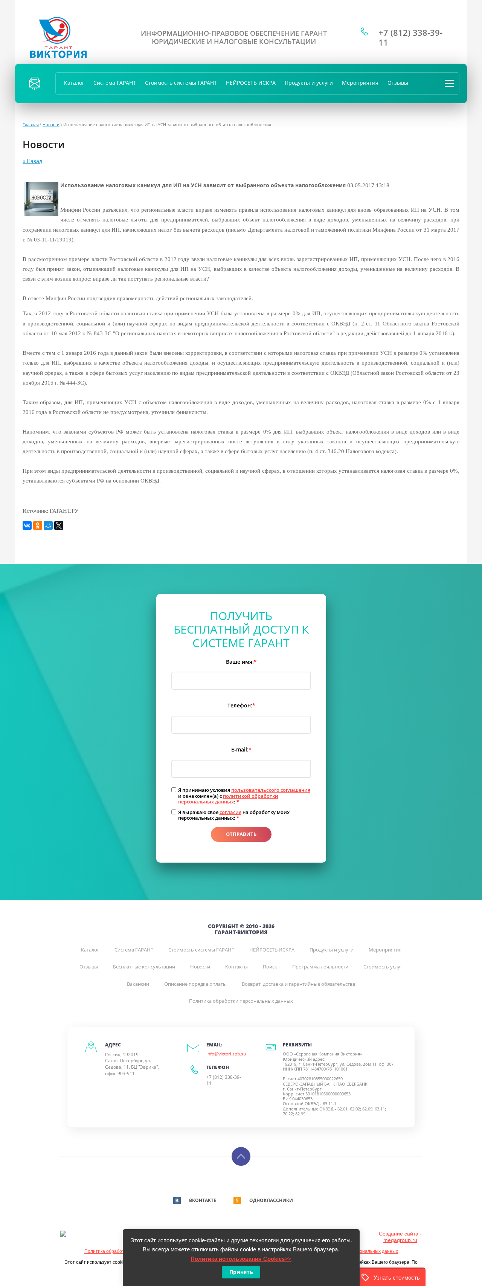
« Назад (32, 161)
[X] (58, 525)
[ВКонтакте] (27, 525)
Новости (51, 124)
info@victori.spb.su (226, 1054)
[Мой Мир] (48, 525)
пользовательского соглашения (270, 790)
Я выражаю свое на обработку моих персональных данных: (234, 815)
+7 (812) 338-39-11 (410, 37)
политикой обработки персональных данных (228, 799)
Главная (31, 124)
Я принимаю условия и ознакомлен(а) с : (244, 796)
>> (241, 1258)
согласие (230, 812)
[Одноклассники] (37, 525)
